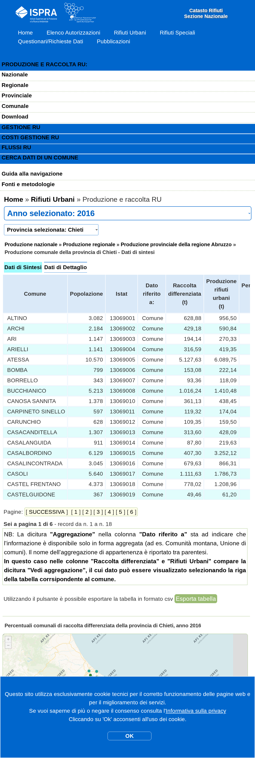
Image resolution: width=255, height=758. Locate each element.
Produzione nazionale (31, 244)
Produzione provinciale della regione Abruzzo (176, 244)
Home (25, 33)
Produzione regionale (89, 244)
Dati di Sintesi (23, 267)
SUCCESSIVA (46, 512)
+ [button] (8, 639)
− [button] (8, 645)
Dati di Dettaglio (65, 267)
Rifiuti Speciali (177, 33)
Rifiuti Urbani (130, 33)
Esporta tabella (196, 598)
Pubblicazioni (113, 41)
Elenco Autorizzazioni (73, 33)
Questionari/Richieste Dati (50, 41)
